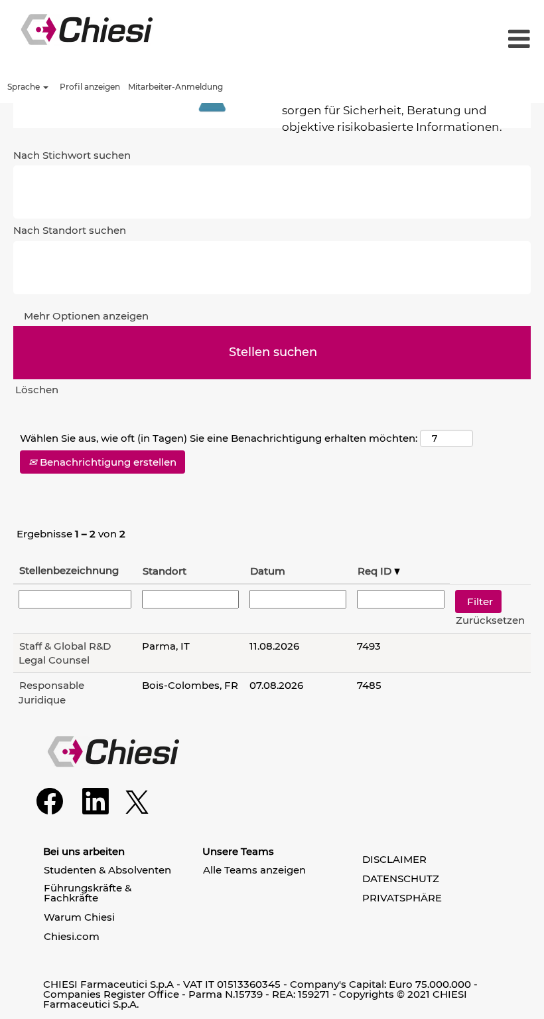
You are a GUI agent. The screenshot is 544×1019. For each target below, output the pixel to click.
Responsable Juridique (51, 692)
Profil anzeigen (90, 87)
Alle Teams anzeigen (254, 870)
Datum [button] (267, 571)
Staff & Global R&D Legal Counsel (65, 653)
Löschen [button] (36, 389)
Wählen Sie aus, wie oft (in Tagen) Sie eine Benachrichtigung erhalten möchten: (218, 438)
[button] (453, 39)
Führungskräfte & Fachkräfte (87, 892)
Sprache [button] (24, 87)
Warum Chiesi (79, 917)
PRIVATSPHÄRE (402, 897)
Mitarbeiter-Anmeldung (175, 87)
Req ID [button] (376, 571)
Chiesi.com (72, 936)
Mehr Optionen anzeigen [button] (86, 316)
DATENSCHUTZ (400, 878)
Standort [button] (164, 571)
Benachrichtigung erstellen (106, 462)
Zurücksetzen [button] (490, 620)
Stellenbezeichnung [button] (69, 570)
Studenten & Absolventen (107, 870)
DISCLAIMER (394, 859)
